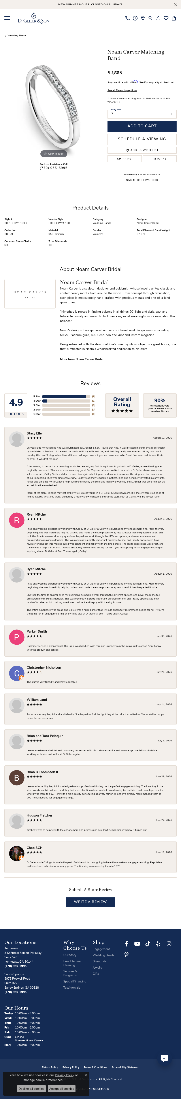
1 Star (37, 414)
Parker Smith (37, 631)
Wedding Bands (17, 35)
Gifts (96, 974)
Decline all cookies (31, 1088)
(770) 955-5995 (54, 168)
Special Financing (74, 981)
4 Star (37, 401)
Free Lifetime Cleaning (72, 963)
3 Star (37, 405)
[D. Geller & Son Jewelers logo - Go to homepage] (33, 18)
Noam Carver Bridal (148, 223)
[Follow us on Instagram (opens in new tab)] (168, 943)
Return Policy (50, 1067)
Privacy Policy (70, 1067)
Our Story (69, 955)
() (93, 396)
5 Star (37, 396)
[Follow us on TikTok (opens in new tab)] (147, 943)
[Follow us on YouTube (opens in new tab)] (137, 943)
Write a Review (90, 902)
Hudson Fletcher (39, 815)
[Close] (175, 4)
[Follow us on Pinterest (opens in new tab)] (126, 954)
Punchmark (100, 1089)
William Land (37, 700)
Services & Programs (70, 973)
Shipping (124, 159)
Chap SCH (35, 848)
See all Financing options (122, 90)
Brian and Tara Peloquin (45, 736)
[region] (53, 110)
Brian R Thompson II (42, 772)
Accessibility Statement (125, 1067)
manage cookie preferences (42, 1080)
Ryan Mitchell (37, 514)
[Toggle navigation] (7, 18)
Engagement (101, 949)
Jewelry (97, 967)
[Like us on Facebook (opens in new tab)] (126, 943)
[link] (127, 18)
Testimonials (71, 987)
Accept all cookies (61, 1088)
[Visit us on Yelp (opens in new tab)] (158, 943)
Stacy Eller (35, 433)
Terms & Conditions (95, 1067)
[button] (150, 18)
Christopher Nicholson (44, 668)
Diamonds (99, 961)
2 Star (37, 409)
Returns (160, 159)
